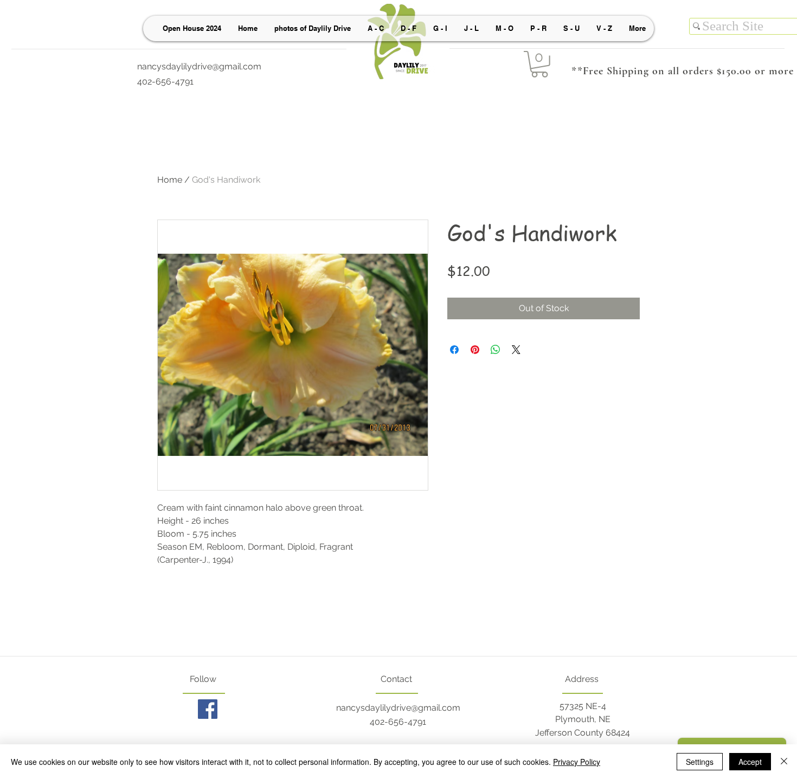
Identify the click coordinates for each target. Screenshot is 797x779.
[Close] (783, 761)
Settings (700, 761)
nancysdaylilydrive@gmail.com (199, 66)
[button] (539, 64)
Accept (750, 761)
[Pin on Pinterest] (474, 349)
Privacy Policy (576, 761)
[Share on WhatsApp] (495, 349)
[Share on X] (516, 349)
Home (169, 180)
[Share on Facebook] (454, 349)
